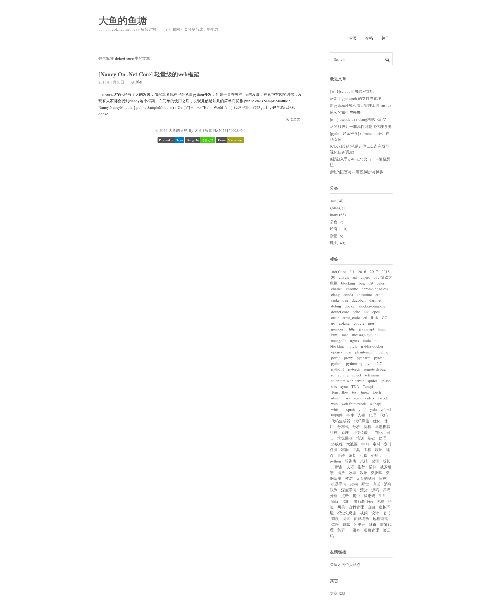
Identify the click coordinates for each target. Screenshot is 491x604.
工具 (356, 449)
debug (336, 306)
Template (370, 386)
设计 (375, 512)
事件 (350, 415)
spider (372, 380)
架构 (354, 484)
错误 (335, 524)
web (334, 403)
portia (335, 357)
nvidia (353, 346)
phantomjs (363, 351)
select (356, 374)
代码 (384, 415)
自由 (371, 507)
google (358, 323)
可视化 (377, 432)
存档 (369, 38)
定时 (376, 443)
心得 (363, 455)
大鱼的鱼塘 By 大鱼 (185, 130)
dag (345, 300)
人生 (361, 415)
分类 (334, 188)
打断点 (337, 466)
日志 (383, 478)
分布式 (343, 426)
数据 (363, 472)
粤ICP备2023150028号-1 (225, 130)
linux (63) (338, 214)
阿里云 (359, 524)
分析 (356, 426)
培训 (360, 438)
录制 (352, 455)
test (355, 392)
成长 (386, 461)
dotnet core (340, 311)
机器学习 (339, 484)
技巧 (350, 466)
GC (384, 317)
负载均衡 (361, 518)
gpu (371, 323)
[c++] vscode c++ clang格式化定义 (358, 119)
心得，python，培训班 (356, 458)
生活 (382, 495)
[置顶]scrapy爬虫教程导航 (352, 91)
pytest (379, 357)
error (335, 317)
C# (371, 283)
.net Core (338, 271)
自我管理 (356, 507)
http (352, 328)
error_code (351, 317)
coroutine (364, 294)
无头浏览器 (365, 478)
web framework (353, 403)
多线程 (337, 443)
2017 (374, 271)
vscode (383, 397)
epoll (376, 311)
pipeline (381, 351)
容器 (345, 449)
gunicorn (338, 328)
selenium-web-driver (347, 380)
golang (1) (338, 207)
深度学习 (348, 489)
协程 (367, 426)
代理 (372, 415)
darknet (375, 300)
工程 (367, 449)
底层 (379, 449)
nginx (354, 340)
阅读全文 (293, 119)
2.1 (351, 271)
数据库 (377, 472)
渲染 (364, 489)
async (365, 277)
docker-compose (372, 306)
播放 (341, 472)
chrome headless (375, 288)
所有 (139, 82)
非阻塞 (354, 529)
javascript (366, 328)
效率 (352, 472)
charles (336, 288)
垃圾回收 (345, 438)
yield (362, 409)
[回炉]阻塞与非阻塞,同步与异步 (356, 171)
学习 (365, 443)
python (336, 363)
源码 (375, 489)
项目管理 (371, 529)
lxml (334, 334)
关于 (385, 38)
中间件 (337, 415)
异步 (341, 455)
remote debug (375, 369)
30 (333, 277)
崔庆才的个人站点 (345, 564)
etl (365, 317)
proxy (348, 357)
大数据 (352, 443)
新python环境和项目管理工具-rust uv (361, 105)
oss (349, 351)
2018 (386, 271)
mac (345, 334)
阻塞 (346, 524)
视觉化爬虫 (346, 512)
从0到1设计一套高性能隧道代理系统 (361, 126)
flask (374, 317)
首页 (353, 38)
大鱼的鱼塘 (122, 20)
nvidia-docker (372, 346)
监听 (346, 501)
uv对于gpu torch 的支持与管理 (355, 98)
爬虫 (356, 495)
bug (362, 283)
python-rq (354, 363)
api (354, 277)
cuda (335, 300)
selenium (372, 374)
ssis (334, 386)
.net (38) (336, 200)
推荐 (361, 466)
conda (348, 294)
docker (350, 306)
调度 (335, 518)
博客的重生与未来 (345, 112)
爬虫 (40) (337, 242)
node (367, 340)
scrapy (343, 374)
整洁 (349, 478)
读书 (386, 512)
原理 (345, 432)
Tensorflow (340, 392)
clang (335, 294)
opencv (337, 351)
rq (332, 374)
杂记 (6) (336, 235)
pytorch (354, 369)
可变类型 (360, 432)
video (369, 397)
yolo (373, 409)
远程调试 (380, 518)
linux (382, 328)
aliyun (344, 277)
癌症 (335, 501)
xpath (350, 409)
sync (344, 386)
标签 (334, 259)
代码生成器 (340, 420)
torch (377, 392)
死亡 (365, 484)
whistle (336, 409)
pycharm (364, 357)
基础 (371, 438)
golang (344, 323)
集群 (341, 529)
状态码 (369, 495)
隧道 (372, 524)
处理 (382, 438)
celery (381, 283)
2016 (362, 271)
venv (357, 397)
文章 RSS (337, 593)
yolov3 (386, 409)
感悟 (375, 461)
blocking (348, 283)
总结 (364, 461)
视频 (364, 512)
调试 (346, 518)
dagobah (359, 300)
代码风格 (361, 420)
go (333, 323)
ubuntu (336, 397)
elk (366, 311)
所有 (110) (338, 228)
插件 (372, 466)
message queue (364, 334)
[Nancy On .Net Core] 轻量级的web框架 (148, 74)
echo (356, 311)
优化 (377, 420)
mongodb (339, 340)
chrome (352, 288)
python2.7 (373, 363)
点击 (345, 495)
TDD (355, 386)
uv (348, 397)
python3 (337, 369)
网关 (341, 507)
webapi (375, 403)
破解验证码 (363, 501)
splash (386, 380)
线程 (380, 501)
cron (379, 294)
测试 (376, 484)
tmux (365, 392)
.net (131, 82)
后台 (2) (336, 221)
